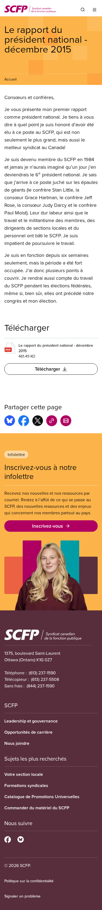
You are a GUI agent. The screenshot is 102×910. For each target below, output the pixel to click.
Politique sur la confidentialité (29, 881)
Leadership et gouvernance (31, 721)
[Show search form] (83, 9)
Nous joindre (16, 743)
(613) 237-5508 (45, 679)
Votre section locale (23, 774)
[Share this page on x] (37, 421)
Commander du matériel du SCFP (36, 808)
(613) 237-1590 (42, 673)
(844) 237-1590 (41, 686)
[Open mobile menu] (94, 9)
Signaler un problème (22, 896)
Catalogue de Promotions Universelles (41, 797)
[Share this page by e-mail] (65, 421)
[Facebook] (7, 838)
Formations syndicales (26, 785)
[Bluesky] (20, 838)
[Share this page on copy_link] (51, 421)
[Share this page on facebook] (23, 421)
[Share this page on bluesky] (9, 421)
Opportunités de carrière (28, 732)
